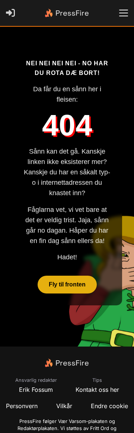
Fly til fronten (67, 284)
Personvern (22, 406)
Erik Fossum (36, 389)
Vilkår (64, 406)
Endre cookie (109, 406)
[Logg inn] (12, 13)
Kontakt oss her (97, 389)
